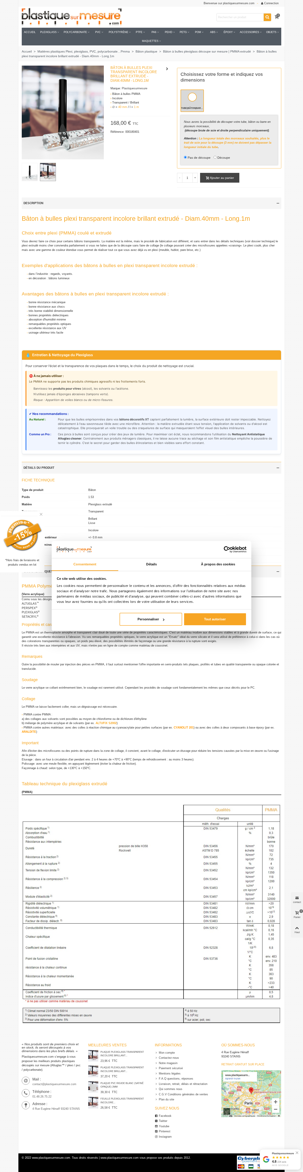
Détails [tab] (151, 564)
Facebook (165, 1115)
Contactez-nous (169, 1057)
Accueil (30, 32)
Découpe (223, 157)
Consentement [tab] (84, 564)
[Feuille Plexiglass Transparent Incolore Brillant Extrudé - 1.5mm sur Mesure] (93, 1102)
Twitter (163, 1121)
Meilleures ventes (107, 1045)
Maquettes (150, 41)
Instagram (165, 1136)
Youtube (164, 1126)
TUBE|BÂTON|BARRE (192, 108)
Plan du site (166, 1099)
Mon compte (167, 1052)
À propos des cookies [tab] (218, 564)
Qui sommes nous (170, 1089)
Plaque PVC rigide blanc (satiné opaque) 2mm (122, 1085)
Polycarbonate (75, 32)
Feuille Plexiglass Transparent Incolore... (122, 1100)
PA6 (154, 32)
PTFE (139, 32)
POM (198, 32)
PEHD (168, 32)
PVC (98, 32)
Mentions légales (170, 1073)
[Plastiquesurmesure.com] (72, 17)
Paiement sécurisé (171, 1068)
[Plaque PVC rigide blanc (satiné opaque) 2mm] (93, 1087)
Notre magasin (168, 1063)
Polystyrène (118, 32)
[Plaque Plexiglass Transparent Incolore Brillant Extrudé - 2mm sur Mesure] (93, 1055)
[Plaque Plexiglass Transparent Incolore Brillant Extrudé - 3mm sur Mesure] (93, 1071)
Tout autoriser (215, 619)
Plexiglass (48, 32)
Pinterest (164, 1131)
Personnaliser (148, 619)
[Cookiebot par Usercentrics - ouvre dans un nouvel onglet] (227, 549)
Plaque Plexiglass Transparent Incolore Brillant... (122, 1054)
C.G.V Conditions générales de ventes (183, 1094)
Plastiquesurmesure (134, 88)
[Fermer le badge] (297, 1153)
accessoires (249, 32)
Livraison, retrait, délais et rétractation (183, 1084)
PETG (183, 32)
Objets (271, 32)
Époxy (228, 32)
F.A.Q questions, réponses (176, 1078)
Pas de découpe (199, 157)
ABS (212, 32)
